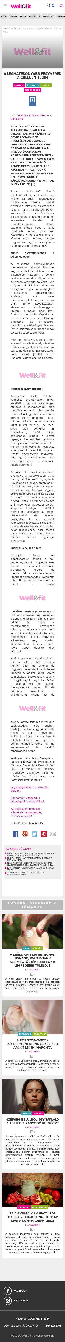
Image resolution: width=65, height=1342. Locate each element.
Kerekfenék (48, 16)
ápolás (26, 1113)
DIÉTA (3, 16)
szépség (37, 948)
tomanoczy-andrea (32, 115)
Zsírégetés (34, 16)
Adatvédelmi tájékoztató (21, 1325)
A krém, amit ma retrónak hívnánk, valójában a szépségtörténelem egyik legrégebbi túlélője (32, 960)
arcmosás (25, 1034)
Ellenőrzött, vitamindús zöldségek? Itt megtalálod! (27, 799)
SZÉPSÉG (17, 28)
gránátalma (39, 1207)
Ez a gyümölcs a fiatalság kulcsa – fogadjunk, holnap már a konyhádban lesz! (32, 1217)
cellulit (19, 85)
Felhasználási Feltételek (32, 1318)
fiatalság (23, 1207)
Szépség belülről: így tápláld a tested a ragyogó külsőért (32, 1121)
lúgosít (46, 85)
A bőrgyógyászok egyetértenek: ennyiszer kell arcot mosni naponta (32, 1044)
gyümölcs (33, 85)
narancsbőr (32, 90)
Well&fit (17, 119)
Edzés (23, 16)
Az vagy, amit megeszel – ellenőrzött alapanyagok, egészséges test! (27, 812)
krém (26, 948)
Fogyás (13, 16)
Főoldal (6, 28)
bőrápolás (40, 1034)
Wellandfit (34, 970)
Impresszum (53, 1325)
